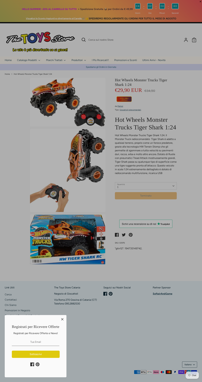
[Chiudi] (62, 319)
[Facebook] (32, 364)
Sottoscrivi (36, 354)
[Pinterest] (37, 364)
